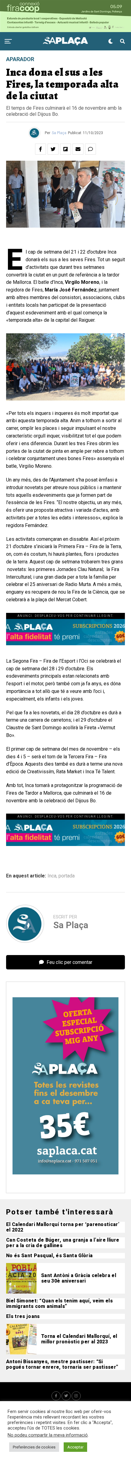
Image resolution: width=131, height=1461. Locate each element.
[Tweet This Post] (53, 149)
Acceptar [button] (75, 1447)
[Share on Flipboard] (65, 149)
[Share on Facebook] (40, 149)
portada (66, 875)
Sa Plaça (59, 133)
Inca (52, 875)
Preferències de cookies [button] (34, 1447)
